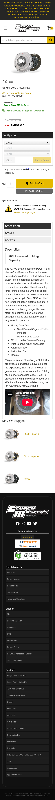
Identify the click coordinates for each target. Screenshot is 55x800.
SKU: (4, 96)
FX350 (27, 478)
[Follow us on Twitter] (35, 524)
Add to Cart (37, 183)
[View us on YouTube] (29, 524)
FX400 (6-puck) (31, 456)
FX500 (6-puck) (31, 433)
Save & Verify (42, 160)
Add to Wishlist (36, 191)
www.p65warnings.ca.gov (24, 212)
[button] (27, 40)
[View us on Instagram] (23, 524)
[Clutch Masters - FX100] (27, 62)
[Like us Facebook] (18, 524)
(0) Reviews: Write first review (16, 92)
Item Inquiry (11, 200)
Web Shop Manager (40, 796)
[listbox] (27, 142)
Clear (9, 160)
